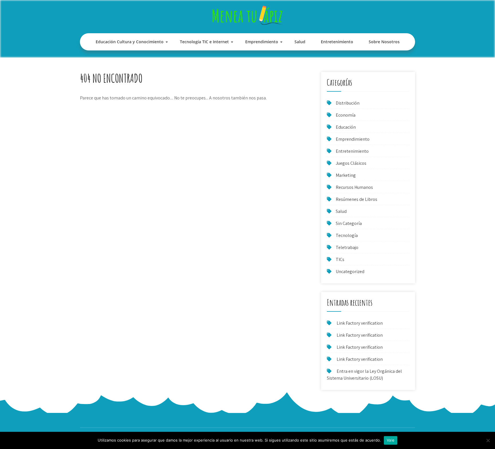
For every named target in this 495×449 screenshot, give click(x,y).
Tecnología (347, 235)
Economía (345, 115)
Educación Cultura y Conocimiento (130, 41)
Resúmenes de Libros (356, 199)
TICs (340, 259)
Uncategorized (350, 271)
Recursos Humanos (354, 187)
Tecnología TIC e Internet (204, 41)
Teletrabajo (347, 247)
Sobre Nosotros (384, 41)
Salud (299, 41)
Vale (390, 440)
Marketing (346, 175)
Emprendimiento (261, 41)
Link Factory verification (360, 323)
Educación (346, 127)
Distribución (348, 103)
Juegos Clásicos (351, 163)
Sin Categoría (349, 223)
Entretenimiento (337, 41)
